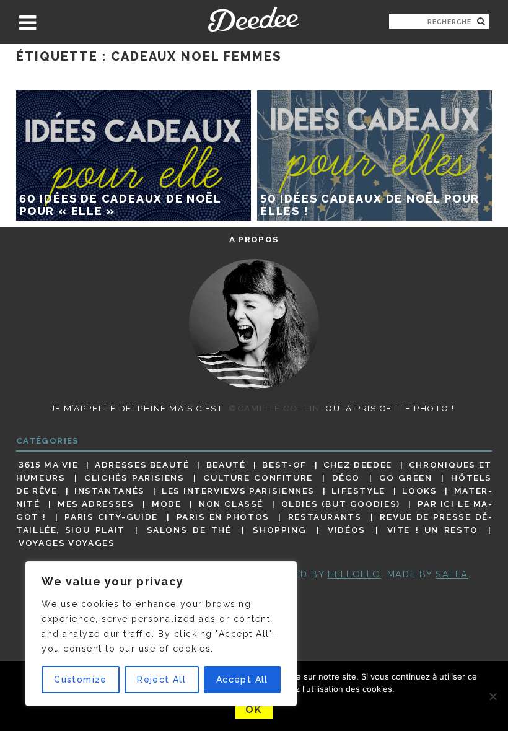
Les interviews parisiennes (238, 491)
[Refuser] (492, 696)
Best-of (284, 465)
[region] (161, 633)
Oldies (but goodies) (340, 504)
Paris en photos (223, 517)
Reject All (161, 680)
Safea (452, 574)
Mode (167, 504)
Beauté (226, 465)
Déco (346, 478)
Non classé (231, 504)
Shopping (279, 530)
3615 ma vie (48, 465)
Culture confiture (258, 478)
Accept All (242, 680)
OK (253, 710)
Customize (80, 680)
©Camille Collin (274, 408)
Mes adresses (96, 504)
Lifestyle (358, 491)
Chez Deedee (357, 465)
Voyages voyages (67, 543)
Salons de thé (189, 530)
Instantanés (109, 491)
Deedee (254, 19)
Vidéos (347, 530)
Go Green (405, 478)
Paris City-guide (111, 517)
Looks (419, 491)
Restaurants (325, 517)
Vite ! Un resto (432, 530)
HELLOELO (354, 574)
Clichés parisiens (134, 478)
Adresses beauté (142, 465)
